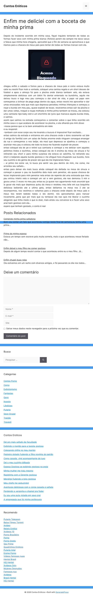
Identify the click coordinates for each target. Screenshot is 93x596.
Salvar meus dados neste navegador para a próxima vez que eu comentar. (42, 328)
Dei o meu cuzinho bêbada (17, 462)
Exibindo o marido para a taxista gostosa (23, 446)
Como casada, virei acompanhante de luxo (24, 458)
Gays (6, 397)
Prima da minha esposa (15, 233)
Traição (7, 418)
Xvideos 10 (9, 531)
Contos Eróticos (15, 6)
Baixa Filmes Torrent (13, 522)
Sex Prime (8, 544)
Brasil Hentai (10, 578)
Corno (6, 385)
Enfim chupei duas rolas (15, 260)
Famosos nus (10, 571)
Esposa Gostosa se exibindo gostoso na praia (26, 466)
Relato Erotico (10, 528)
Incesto (7, 401)
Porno (6, 538)
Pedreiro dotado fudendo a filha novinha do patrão (28, 454)
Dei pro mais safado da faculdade (20, 442)
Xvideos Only (10, 565)
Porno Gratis (10, 541)
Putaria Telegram (12, 519)
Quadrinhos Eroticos (13, 547)
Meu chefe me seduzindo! (16, 483)
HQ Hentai (9, 562)
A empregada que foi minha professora (23, 499)
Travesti (7, 422)
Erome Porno (10, 553)
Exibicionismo (10, 389)
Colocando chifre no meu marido (19, 450)
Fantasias (8, 393)
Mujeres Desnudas (13, 568)
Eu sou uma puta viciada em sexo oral (22, 495)
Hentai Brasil (10, 559)
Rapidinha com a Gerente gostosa (20, 475)
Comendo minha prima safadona (19, 219)
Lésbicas (8, 405)
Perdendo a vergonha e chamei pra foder (24, 491)
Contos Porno (10, 381)
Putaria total (10, 550)
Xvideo (7, 525)
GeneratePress (62, 592)
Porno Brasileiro (11, 535)
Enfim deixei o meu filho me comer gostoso (25, 248)
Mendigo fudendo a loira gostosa (20, 479)
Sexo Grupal (10, 414)
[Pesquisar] (43, 360)
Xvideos (7, 574)
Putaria (7, 410)
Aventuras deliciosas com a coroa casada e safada (28, 487)
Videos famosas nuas (14, 556)
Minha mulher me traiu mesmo (18, 471)
